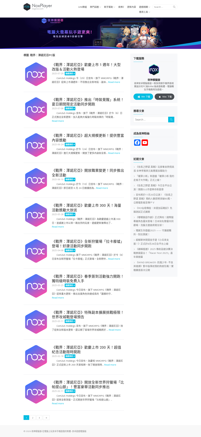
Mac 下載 (167, 96)
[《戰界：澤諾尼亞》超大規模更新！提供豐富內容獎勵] (36, 145)
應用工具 (143, 11)
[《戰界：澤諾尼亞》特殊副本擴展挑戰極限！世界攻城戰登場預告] (36, 322)
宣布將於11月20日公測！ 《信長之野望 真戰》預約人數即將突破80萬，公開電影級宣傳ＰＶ (153, 198)
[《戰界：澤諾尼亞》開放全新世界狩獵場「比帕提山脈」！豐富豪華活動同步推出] (36, 391)
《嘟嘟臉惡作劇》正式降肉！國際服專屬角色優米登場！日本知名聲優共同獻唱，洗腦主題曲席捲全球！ (153, 221)
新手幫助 (108, 6)
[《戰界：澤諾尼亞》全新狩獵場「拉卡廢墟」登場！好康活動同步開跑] (36, 251)
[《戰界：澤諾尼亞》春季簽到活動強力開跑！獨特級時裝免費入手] (36, 285)
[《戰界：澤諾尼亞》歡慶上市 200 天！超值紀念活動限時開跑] (36, 356)
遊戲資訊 (69, 73)
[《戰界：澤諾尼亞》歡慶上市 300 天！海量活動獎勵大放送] (36, 215)
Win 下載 (145, 96)
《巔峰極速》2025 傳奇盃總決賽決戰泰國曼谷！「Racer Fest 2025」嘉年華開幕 (153, 252)
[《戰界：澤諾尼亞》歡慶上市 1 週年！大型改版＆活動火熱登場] (36, 74)
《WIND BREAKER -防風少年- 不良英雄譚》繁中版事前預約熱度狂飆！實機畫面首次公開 (153, 266)
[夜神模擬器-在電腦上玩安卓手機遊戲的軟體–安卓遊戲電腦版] (100, 33)
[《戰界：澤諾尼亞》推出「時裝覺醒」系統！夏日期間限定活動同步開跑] (36, 109)
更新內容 (131, 6)
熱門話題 (94, 6)
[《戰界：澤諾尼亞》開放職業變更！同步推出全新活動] (36, 180)
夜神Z (121, 6)
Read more (114, 82)
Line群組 (82, 6)
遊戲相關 (143, 6)
